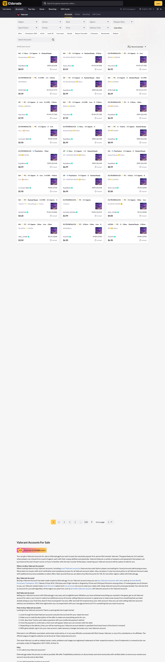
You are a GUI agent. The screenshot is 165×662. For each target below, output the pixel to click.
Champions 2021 (32, 583)
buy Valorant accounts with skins (110, 580)
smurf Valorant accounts (70, 568)
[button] (128, 9)
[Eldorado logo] (11, 3)
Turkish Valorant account (82, 588)
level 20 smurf (48, 586)
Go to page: (100, 522)
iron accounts (69, 586)
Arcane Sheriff (135, 580)
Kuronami (21, 583)
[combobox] (28, 21)
